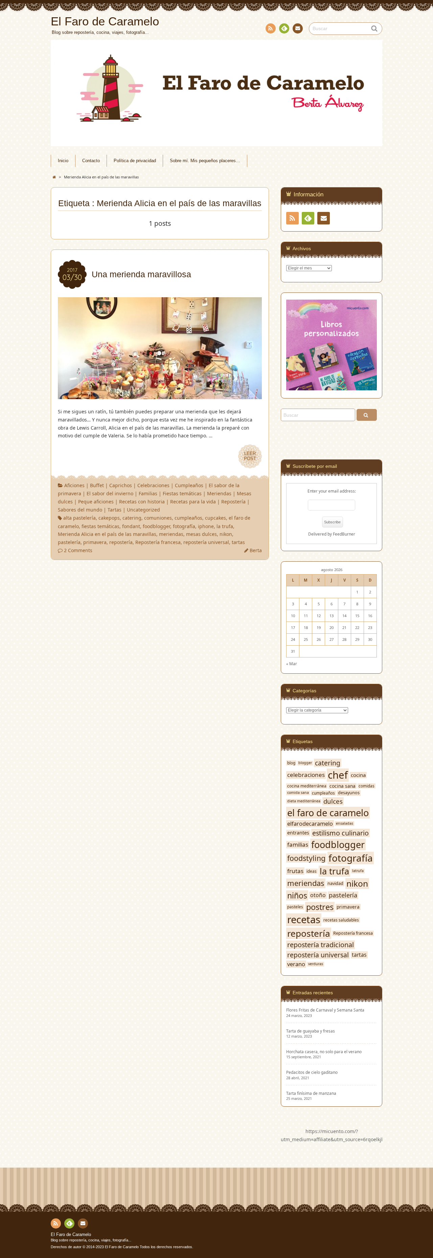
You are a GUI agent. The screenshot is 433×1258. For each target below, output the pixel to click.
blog (291, 762)
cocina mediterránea (306, 785)
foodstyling (306, 858)
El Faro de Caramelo (71, 1234)
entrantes (298, 833)
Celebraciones (153, 485)
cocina (358, 775)
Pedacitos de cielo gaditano (312, 1072)
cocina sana (342, 786)
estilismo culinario (340, 833)
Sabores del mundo (80, 509)
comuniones (158, 518)
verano (296, 964)
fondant (131, 526)
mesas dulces (201, 534)
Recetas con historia (142, 501)
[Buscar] (367, 415)
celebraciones (306, 775)
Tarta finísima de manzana (311, 1093)
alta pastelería (79, 518)
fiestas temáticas (100, 526)
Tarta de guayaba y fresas (310, 1031)
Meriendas (219, 493)
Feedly (284, 28)
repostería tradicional (320, 944)
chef (338, 774)
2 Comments (78, 550)
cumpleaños (188, 518)
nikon (226, 534)
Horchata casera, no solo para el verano (324, 1051)
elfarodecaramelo (310, 823)
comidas (366, 785)
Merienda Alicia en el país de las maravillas (107, 534)
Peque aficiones (96, 501)
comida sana (298, 792)
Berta (256, 550)
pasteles (295, 906)
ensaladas (344, 823)
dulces (333, 801)
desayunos (349, 793)
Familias (148, 493)
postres (320, 907)
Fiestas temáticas (182, 493)
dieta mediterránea (303, 801)
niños (297, 895)
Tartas (114, 509)
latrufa (358, 871)
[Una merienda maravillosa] (160, 395)
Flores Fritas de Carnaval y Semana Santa (325, 1010)
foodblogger (156, 526)
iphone (206, 526)
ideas (311, 871)
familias (297, 844)
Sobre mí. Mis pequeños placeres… (205, 160)
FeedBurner (344, 534)
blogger (305, 763)
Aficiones (74, 485)
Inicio (63, 160)
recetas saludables (341, 920)
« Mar (291, 663)
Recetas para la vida (193, 501)
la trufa (224, 526)
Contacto (298, 28)
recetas (303, 919)
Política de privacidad (135, 160)
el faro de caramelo (328, 813)
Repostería (233, 501)
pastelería (69, 542)
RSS (271, 28)
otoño (318, 895)
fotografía (184, 526)
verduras (315, 964)
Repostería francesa (158, 542)
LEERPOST (250, 456)
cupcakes (215, 518)
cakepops (109, 518)
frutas (295, 871)
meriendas (171, 534)
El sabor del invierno (110, 493)
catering (131, 518)
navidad (335, 883)
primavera (95, 542)
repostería (121, 542)
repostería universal (206, 542)
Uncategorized (143, 509)
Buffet (97, 485)
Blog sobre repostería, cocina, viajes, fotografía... (91, 1240)
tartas (238, 542)
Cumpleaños (189, 485)
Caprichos (120, 485)
